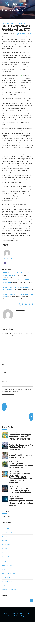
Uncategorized (6, 585)
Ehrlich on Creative (7, 557)
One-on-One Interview (8, 573)
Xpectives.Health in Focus (9, 589)
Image (3, 569)
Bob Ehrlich (8, 259)
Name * (4, 364)
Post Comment (7, 395)
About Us (7, 613)
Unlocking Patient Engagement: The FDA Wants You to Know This (21, 465)
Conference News (7, 532)
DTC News (5, 549)
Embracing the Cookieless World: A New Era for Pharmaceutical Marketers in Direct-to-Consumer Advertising (20, 478)
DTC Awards (5, 536)
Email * (4, 373)
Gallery (4, 561)
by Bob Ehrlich (21, 34)
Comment (5, 340)
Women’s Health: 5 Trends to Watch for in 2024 (20, 456)
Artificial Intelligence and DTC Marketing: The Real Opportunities (21, 447)
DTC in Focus (6, 540)
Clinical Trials (5, 528)
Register (24, 616)
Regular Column (6, 577)
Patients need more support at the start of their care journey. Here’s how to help (20, 436)
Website (4, 381)
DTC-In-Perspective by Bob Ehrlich (14, 23)
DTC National (6, 544)
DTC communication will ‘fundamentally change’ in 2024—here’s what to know (20, 490)
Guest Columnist (7, 565)
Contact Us (15, 613)
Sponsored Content (7, 581)
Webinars (17, 616)
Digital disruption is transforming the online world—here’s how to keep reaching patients (21, 502)
